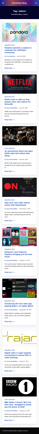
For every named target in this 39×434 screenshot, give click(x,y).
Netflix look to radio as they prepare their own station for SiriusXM (17, 101)
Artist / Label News (10, 148)
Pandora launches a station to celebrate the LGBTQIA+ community (18, 50)
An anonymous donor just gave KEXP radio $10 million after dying (19, 153)
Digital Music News (10, 45)
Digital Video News (10, 96)
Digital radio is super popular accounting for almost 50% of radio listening (18, 355)
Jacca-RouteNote (12, 108)
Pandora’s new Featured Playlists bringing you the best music (18, 254)
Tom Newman (10, 56)
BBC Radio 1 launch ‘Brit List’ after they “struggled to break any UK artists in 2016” (18, 404)
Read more (8, 68)
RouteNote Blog (19, 3)
